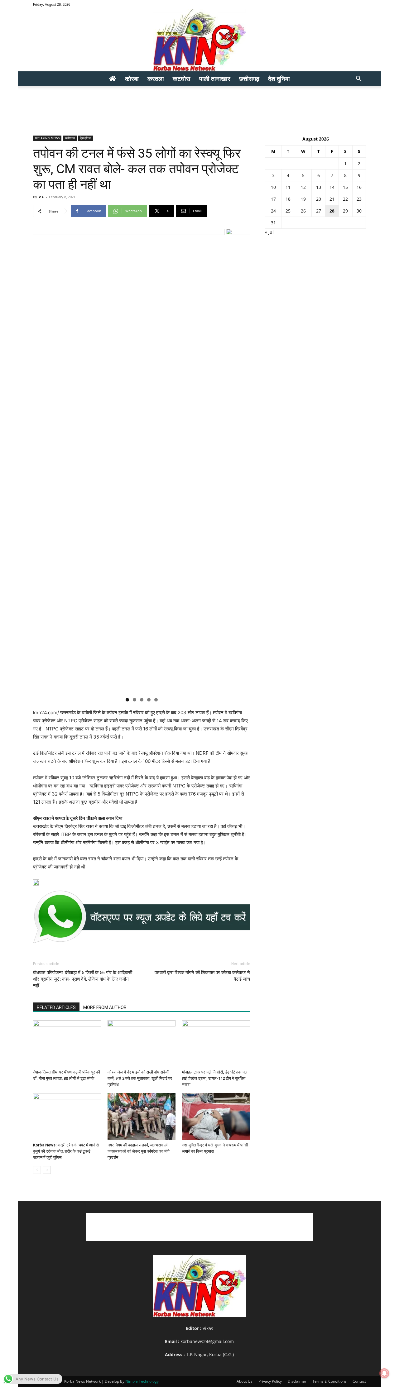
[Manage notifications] (384, 1373)
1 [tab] (127, 699)
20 (318, 199)
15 (345, 187)
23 (359, 199)
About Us (244, 1381)
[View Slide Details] (141, 916)
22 (345, 199)
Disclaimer (297, 1381)
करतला (155, 78)
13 (318, 187)
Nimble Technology (142, 1381)
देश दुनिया (279, 78)
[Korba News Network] (199, 40)
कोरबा (132, 78)
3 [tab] (141, 699)
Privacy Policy (270, 1381)
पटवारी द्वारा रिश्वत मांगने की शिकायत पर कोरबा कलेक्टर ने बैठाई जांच (202, 976)
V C (41, 196)
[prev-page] (37, 1170)
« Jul (269, 232)
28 (331, 211)
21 (331, 199)
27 (318, 211)
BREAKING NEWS (47, 138)
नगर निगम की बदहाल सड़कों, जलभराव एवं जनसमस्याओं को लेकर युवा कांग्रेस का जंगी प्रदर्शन (139, 1151)
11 (288, 187)
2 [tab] (134, 699)
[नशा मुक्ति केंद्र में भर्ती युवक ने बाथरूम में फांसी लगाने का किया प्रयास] (216, 1116)
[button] (358, 79)
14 (331, 187)
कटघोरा (181, 78)
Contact (359, 1381)
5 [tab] (156, 699)
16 (359, 187)
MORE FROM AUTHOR (105, 1007)
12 (303, 187)
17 (273, 199)
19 (303, 199)
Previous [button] (41, 461)
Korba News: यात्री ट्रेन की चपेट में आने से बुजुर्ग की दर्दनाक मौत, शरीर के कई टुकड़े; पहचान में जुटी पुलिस (66, 1151)
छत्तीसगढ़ (249, 78)
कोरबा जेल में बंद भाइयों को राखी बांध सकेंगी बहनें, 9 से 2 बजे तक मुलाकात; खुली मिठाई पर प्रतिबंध (140, 1078)
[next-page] (47, 1170)
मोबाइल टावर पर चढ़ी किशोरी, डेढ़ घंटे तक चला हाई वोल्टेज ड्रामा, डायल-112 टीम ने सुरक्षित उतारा (215, 1078)
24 (273, 211)
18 (288, 199)
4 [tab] (149, 699)
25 (288, 211)
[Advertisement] (199, 108)
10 (273, 187)
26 (303, 211)
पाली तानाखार (214, 78)
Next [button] (242, 461)
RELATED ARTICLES (56, 1007)
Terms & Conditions (329, 1381)
